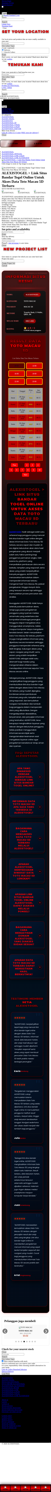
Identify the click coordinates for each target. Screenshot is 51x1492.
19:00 (34, 374)
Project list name (7, 259)
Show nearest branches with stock (15, 1361)
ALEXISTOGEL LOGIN (11, 127)
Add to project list (8, 241)
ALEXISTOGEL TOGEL (11, 125)
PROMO (5, 1489)
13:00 (34, 366)
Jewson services (7, 1406)
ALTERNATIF (35, 1489)
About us (5, 1400)
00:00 (17, 366)
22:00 (17, 381)
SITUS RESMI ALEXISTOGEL (13, 1384)
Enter (4, 234)
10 (39, 470)
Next (25, 475)
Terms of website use (9, 1428)
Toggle (4, 13)
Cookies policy (7, 1418)
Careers (4, 1402)
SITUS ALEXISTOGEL (10, 1382)
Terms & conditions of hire (11, 1426)
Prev (14, 465)
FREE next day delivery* (30, 133)
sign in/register (13, 243)
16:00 (17, 374)
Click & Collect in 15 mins (11, 133)
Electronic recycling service (11, 1412)
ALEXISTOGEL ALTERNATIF (13, 1386)
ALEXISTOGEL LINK (10, 1390)
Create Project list (8, 263)
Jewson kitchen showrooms (11, 1408)
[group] (2, 1361)
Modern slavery (7, 1420)
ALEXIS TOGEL (8, 119)
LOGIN (38, 143)
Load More (6, 1374)
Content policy (7, 1416)
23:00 (34, 381)
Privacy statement (8, 1422)
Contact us (5, 1404)
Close (4, 135)
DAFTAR (25, 1489)
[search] (13, 19)
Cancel (4, 266)
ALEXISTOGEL (8, 117)
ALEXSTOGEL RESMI (10, 1388)
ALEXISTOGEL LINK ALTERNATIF (15, 1396)
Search (4, 17)
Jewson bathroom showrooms (12, 1410)
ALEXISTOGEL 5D (9, 123)
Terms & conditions (9, 1424)
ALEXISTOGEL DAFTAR (11, 129)
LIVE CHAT (45, 1489)
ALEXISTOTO (7, 121)
